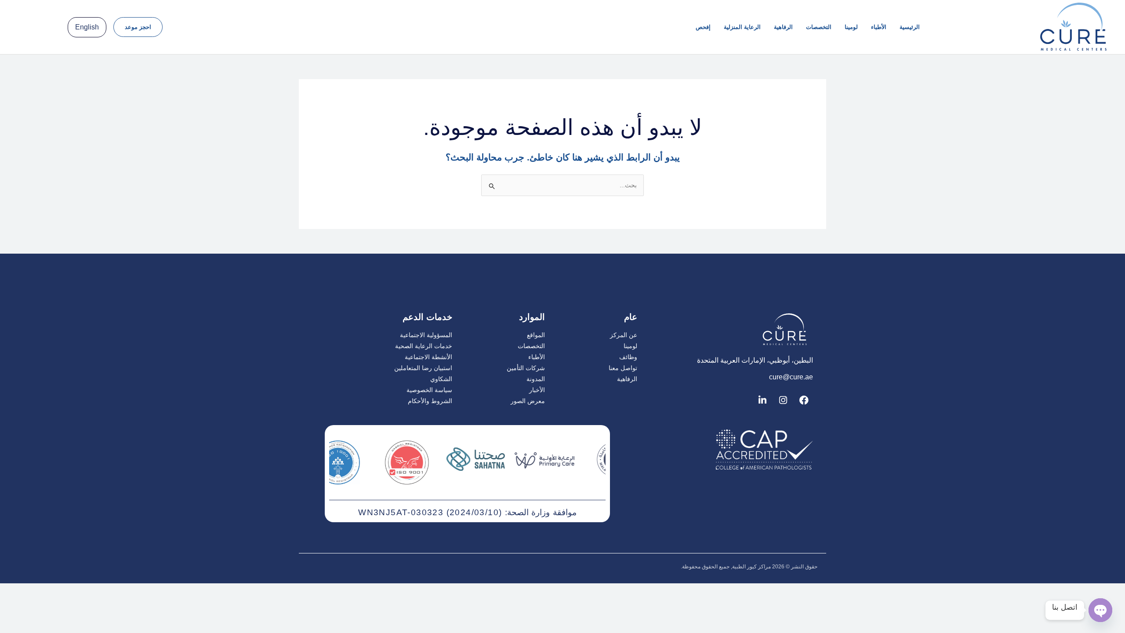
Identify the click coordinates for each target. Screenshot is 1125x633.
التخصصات (818, 27)
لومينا (851, 27)
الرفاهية (783, 27)
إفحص (703, 27)
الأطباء (878, 27)
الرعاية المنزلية (742, 27)
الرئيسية (910, 27)
